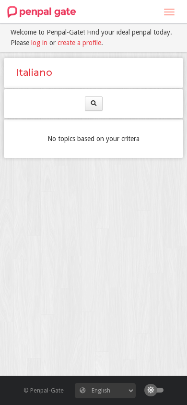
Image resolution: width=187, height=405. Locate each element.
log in (39, 43)
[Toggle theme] (156, 390)
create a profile (79, 43)
